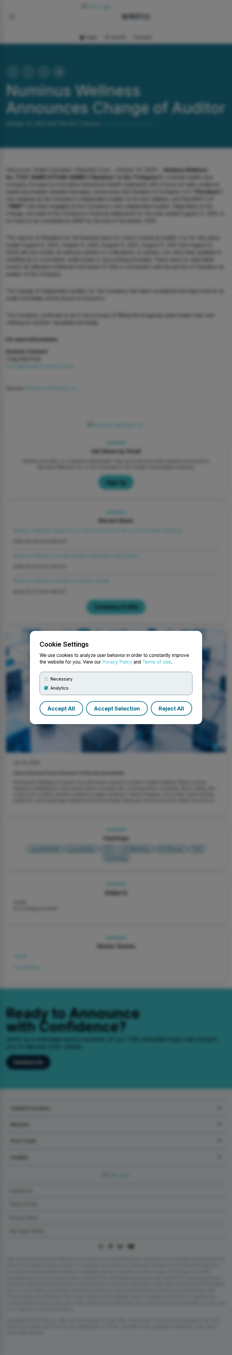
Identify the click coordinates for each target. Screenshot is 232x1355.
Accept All (61, 708)
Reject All (171, 708)
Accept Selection (117, 708)
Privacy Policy (117, 662)
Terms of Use (156, 662)
